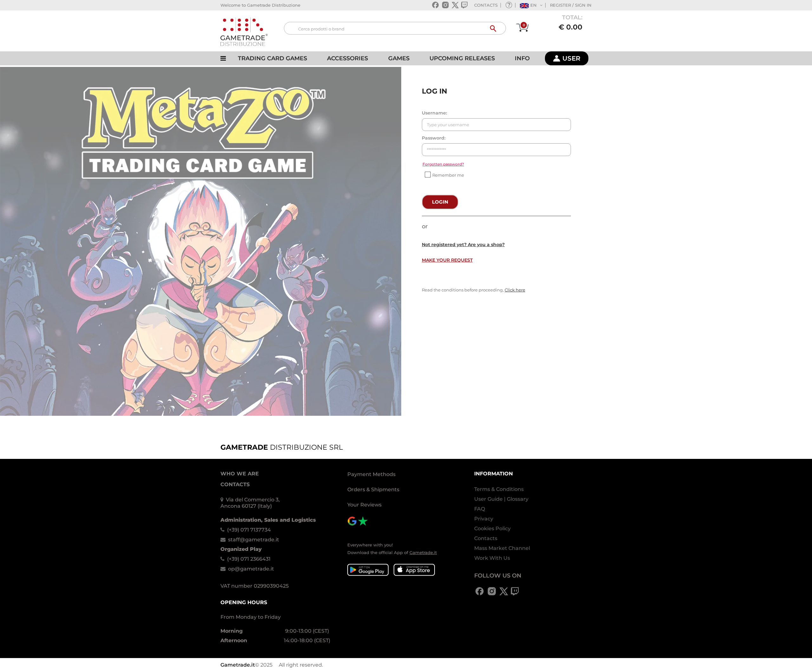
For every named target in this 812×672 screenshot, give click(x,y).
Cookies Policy (492, 528)
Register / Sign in (571, 5)
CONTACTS (486, 5)
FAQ (479, 509)
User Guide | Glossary (501, 499)
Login (440, 202)
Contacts (485, 538)
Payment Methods (371, 474)
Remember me (448, 175)
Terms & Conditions (499, 489)
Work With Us (492, 558)
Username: (434, 113)
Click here (515, 289)
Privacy (483, 519)
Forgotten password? (443, 164)
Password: (433, 138)
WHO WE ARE (239, 474)
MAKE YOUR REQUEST (447, 260)
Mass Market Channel (502, 548)
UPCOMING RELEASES (462, 58)
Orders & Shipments (373, 489)
